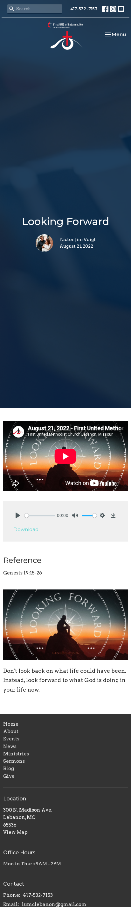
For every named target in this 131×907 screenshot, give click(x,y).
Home (10, 724)
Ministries (16, 754)
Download (25, 529)
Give (9, 776)
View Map (15, 832)
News (10, 746)
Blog (8, 768)
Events (11, 739)
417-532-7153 (83, 8)
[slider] (39, 516)
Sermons (14, 761)
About (10, 731)
